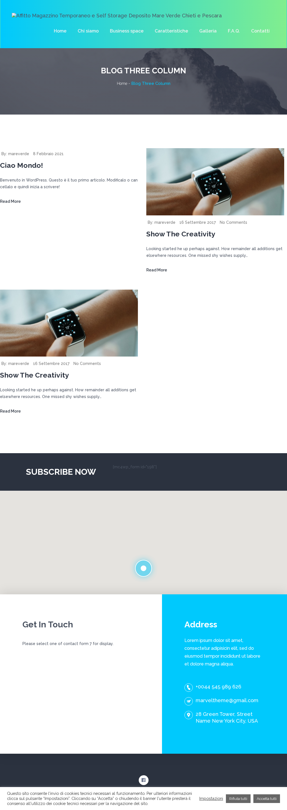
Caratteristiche (171, 31)
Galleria (208, 31)
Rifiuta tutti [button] (238, 799)
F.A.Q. (234, 31)
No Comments (233, 222)
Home (60, 31)
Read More (10, 201)
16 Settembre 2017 (197, 222)
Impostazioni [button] (211, 798)
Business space (127, 31)
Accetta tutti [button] (267, 799)
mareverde (18, 154)
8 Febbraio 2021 (48, 154)
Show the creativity (180, 234)
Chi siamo (88, 31)
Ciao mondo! (21, 165)
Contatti (260, 31)
